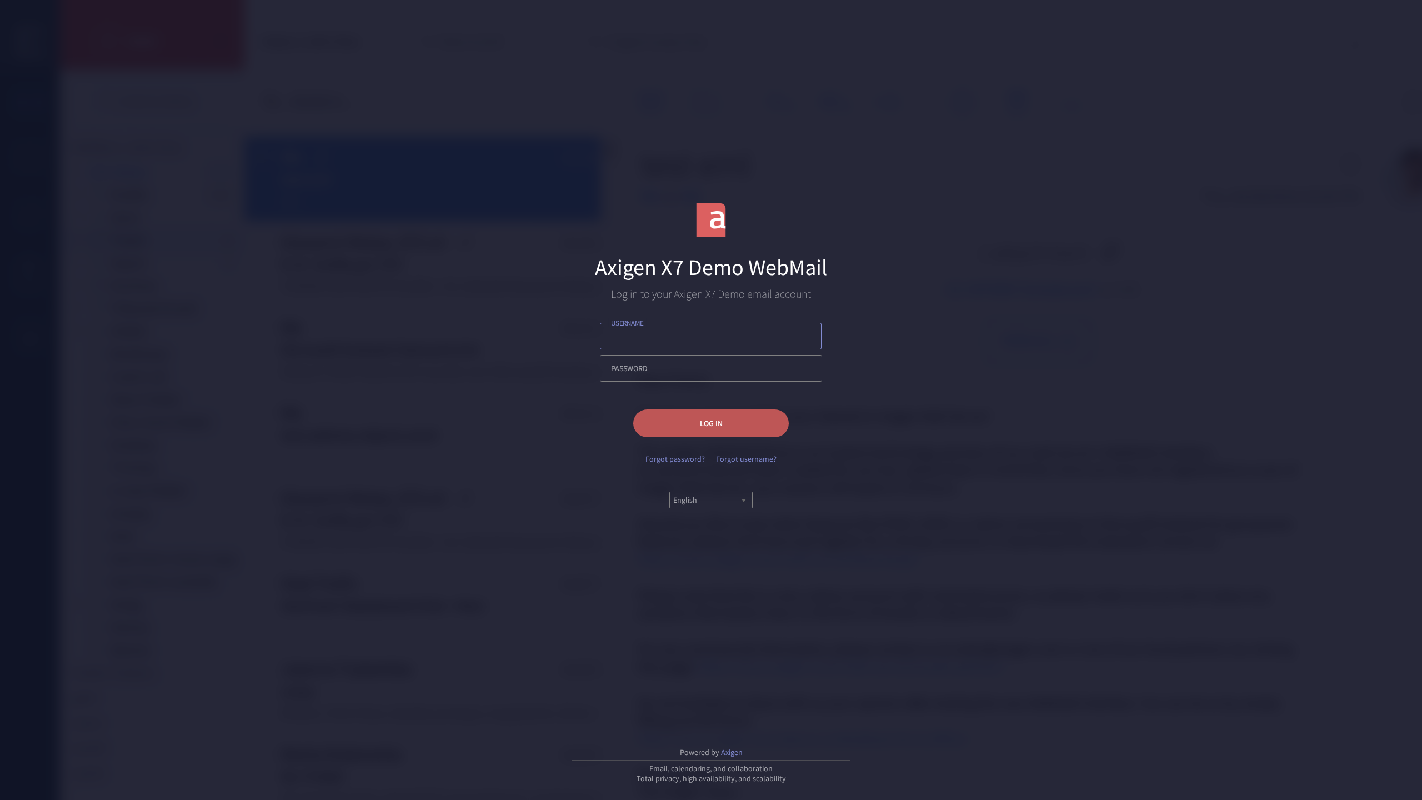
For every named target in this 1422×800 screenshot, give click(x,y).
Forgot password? (675, 459)
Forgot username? (746, 459)
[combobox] (674, 500)
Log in (711, 423)
